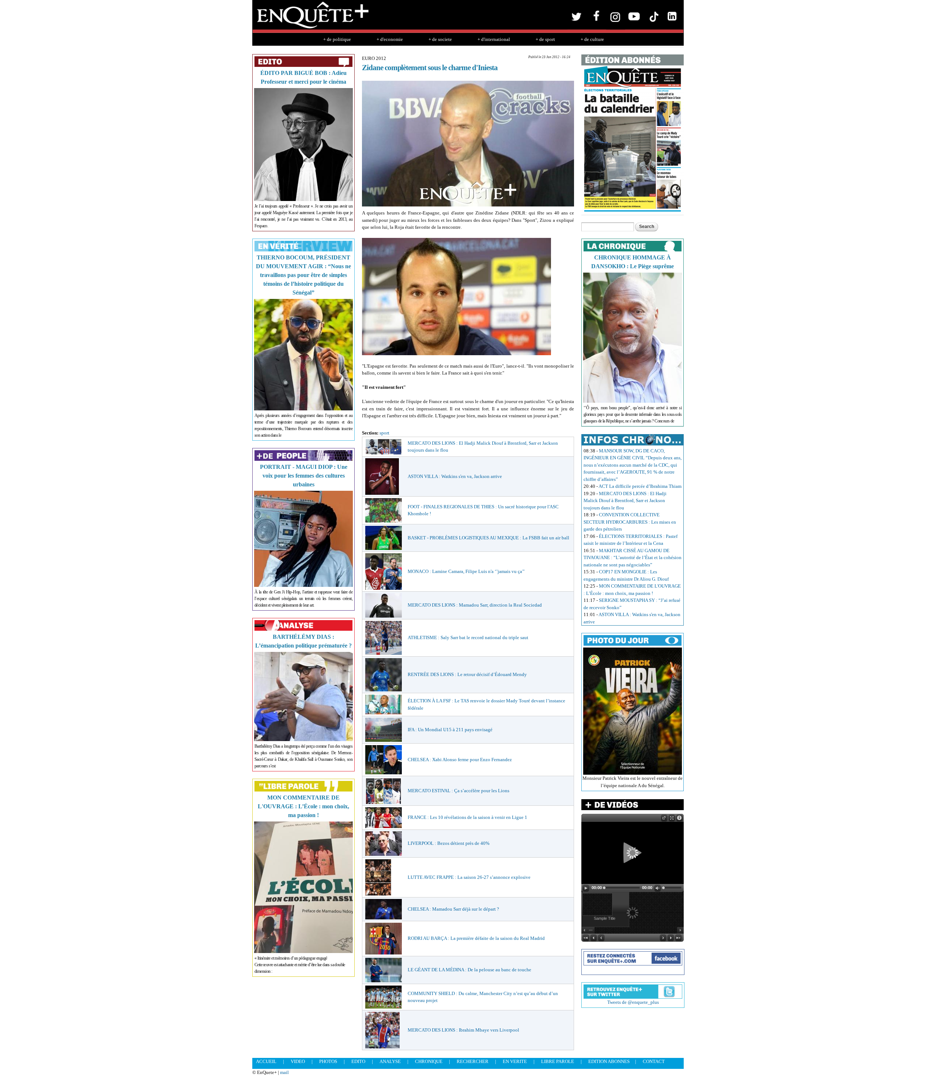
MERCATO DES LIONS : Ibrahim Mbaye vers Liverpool (463, 1030)
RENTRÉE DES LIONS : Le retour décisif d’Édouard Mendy (467, 674)
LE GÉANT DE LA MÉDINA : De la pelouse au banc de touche (469, 969)
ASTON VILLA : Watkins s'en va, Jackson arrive (455, 476)
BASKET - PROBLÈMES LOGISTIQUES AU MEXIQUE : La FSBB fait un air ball (488, 537)
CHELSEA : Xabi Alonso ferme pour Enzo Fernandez (460, 759)
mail (284, 1072)
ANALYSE (390, 1061)
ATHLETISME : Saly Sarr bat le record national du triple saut (468, 637)
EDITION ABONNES (609, 1061)
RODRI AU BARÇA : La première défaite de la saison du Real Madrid (476, 938)
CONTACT (654, 1061)
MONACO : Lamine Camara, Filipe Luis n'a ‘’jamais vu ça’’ (466, 571)
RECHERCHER (472, 1061)
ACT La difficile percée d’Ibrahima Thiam (640, 486)
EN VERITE (515, 1061)
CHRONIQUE (428, 1061)
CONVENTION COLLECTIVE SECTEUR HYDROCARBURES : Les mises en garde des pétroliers (630, 522)
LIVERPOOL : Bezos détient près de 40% (449, 843)
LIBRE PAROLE (557, 1061)
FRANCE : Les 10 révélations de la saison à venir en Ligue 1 (467, 817)
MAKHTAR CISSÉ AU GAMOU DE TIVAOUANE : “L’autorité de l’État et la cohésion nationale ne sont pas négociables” (633, 558)
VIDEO (298, 1061)
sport (384, 433)
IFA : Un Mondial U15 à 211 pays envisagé (450, 729)
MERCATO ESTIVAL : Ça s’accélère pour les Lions (458, 790)
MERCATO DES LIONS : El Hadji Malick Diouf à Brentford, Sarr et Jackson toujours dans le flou (625, 500)
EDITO (358, 1061)
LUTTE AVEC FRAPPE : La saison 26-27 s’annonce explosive (469, 877)
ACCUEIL (266, 1061)
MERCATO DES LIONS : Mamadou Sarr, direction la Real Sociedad (475, 605)
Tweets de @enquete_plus (633, 1002)
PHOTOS (328, 1061)
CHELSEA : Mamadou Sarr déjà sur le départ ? (453, 909)
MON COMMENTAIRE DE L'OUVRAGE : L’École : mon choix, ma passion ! (303, 806)
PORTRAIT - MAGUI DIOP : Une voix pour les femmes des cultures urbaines (303, 475)
